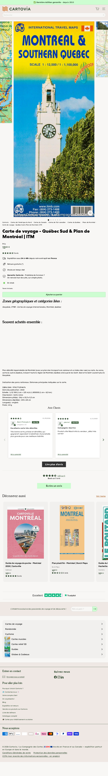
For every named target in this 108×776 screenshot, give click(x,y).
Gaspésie (6, 307)
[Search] (104, 15)
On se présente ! (8, 699)
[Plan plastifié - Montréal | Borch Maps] (72, 539)
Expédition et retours (10, 706)
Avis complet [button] (16, 454)
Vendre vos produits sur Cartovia (14, 709)
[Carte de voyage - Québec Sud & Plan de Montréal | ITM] (54, 340)
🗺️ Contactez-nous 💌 (10, 692)
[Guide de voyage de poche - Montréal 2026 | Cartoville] (25, 540)
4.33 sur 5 (61, 476)
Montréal (50, 307)
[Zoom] (90, 213)
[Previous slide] (4, 440)
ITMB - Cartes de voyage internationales (28, 307)
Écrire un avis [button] (54, 485)
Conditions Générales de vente (16, 753)
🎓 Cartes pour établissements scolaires (17, 719)
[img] (16, 418)
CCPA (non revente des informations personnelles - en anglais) (31, 756)
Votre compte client (9, 695)
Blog (4, 702)
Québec (58, 307)
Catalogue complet (9, 716)
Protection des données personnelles (50, 753)
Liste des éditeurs (9, 713)
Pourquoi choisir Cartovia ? (12, 688)
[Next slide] (103, 440)
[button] (8, 253)
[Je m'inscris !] (94, 608)
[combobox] (54, 15)
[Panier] (97, 9)
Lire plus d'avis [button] (54, 464)
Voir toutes (101, 496)
